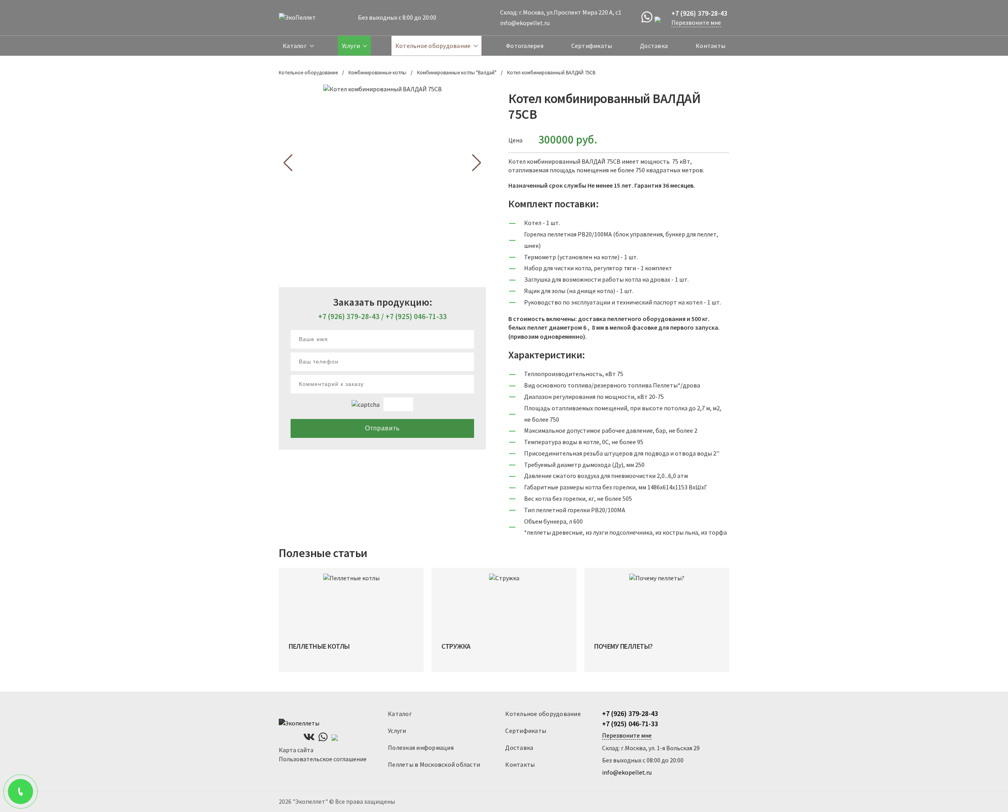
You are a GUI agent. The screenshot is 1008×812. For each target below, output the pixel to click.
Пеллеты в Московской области (434, 764)
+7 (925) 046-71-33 (416, 316)
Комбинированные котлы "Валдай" (457, 72)
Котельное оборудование (433, 46)
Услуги (351, 46)
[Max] (659, 18)
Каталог (295, 46)
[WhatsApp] (646, 17)
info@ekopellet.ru (525, 23)
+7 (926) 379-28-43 (349, 316)
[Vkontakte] (309, 737)
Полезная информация (421, 747)
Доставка (654, 46)
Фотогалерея (524, 46)
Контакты (710, 46)
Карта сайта (296, 750)
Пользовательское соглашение (323, 759)
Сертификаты (591, 46)
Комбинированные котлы (377, 72)
